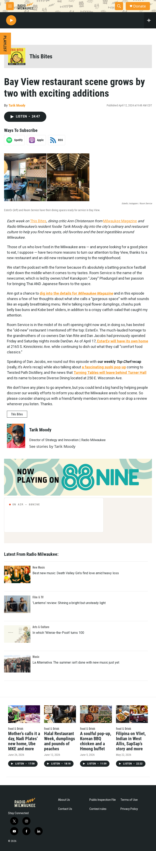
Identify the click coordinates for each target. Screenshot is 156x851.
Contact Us (65, 808)
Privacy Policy (129, 808)
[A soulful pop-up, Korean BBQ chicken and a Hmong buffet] (96, 714)
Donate (139, 6)
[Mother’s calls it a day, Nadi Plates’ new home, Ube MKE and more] (24, 714)
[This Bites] (16, 56)
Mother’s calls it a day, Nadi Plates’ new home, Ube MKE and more (24, 741)
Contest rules (97, 808)
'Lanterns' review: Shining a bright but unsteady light (69, 603)
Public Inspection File (102, 799)
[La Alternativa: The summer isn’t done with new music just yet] (17, 663)
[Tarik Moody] (16, 436)
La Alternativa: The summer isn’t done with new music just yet (75, 662)
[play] (11, 20)
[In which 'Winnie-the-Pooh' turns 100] (17, 634)
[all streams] (150, 20)
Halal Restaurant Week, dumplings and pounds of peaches (59, 741)
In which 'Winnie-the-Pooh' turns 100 (58, 633)
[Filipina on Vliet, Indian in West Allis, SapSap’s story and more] (132, 714)
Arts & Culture (40, 627)
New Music (38, 567)
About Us (64, 799)
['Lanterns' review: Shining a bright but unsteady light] (17, 604)
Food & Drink (15, 728)
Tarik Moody (17, 105)
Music (35, 656)
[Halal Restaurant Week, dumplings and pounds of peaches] (60, 714)
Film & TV (37, 597)
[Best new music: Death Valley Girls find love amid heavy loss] (17, 574)
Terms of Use (129, 799)
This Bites (40, 56)
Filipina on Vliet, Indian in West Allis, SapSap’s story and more (131, 741)
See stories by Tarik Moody (52, 446)
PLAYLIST (5, 43)
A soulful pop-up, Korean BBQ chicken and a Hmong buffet (95, 741)
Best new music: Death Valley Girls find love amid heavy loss (75, 573)
